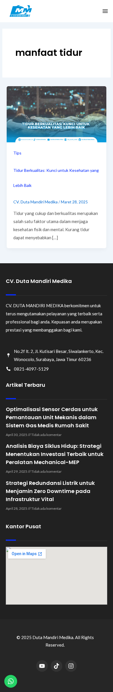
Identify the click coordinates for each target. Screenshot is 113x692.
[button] (105, 11)
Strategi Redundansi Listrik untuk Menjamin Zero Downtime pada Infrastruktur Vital (50, 491)
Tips (17, 152)
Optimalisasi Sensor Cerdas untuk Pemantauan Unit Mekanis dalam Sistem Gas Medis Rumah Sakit (52, 417)
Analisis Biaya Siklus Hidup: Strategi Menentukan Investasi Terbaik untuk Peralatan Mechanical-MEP (54, 454)
